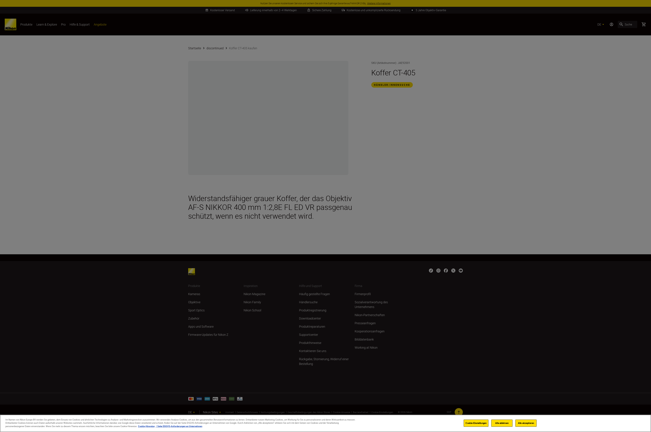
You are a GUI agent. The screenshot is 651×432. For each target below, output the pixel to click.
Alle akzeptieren (526, 423)
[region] (325, 423)
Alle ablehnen (502, 423)
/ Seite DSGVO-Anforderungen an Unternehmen (178, 426)
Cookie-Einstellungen (476, 423)
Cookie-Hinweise (146, 426)
